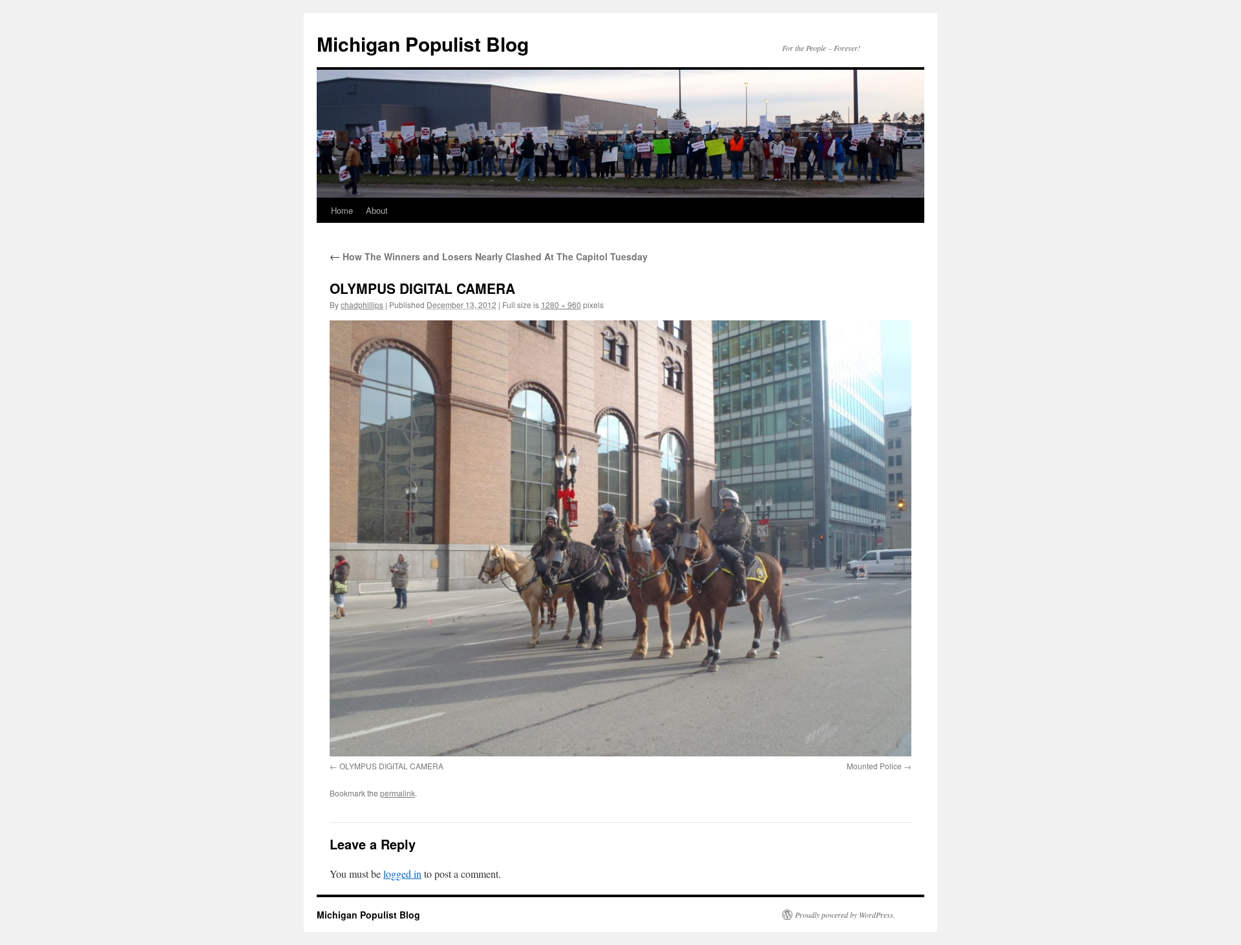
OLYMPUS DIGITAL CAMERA (391, 765)
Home (342, 210)
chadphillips (362, 304)
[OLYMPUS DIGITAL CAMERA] (620, 538)
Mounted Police (874, 765)
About (377, 210)
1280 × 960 (561, 304)
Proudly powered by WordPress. (845, 914)
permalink (397, 792)
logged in (402, 873)
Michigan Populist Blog (423, 43)
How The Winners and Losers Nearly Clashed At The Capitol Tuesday (489, 256)
